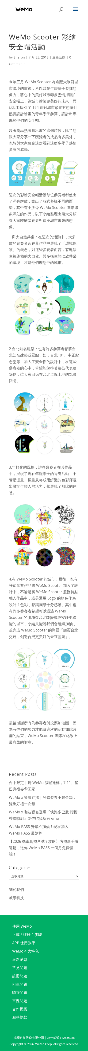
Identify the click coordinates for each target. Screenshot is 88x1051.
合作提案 (19, 1009)
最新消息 (19, 959)
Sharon (19, 57)
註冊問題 (19, 975)
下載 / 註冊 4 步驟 (27, 934)
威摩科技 (16, 897)
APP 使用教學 (23, 942)
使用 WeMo (22, 926)
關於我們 (16, 889)
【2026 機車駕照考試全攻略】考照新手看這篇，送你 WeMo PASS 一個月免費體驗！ (43, 848)
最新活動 (58, 57)
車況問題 (19, 1000)
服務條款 (19, 1017)
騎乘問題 (19, 992)
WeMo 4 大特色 (25, 951)
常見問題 (19, 967)
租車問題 (19, 984)
